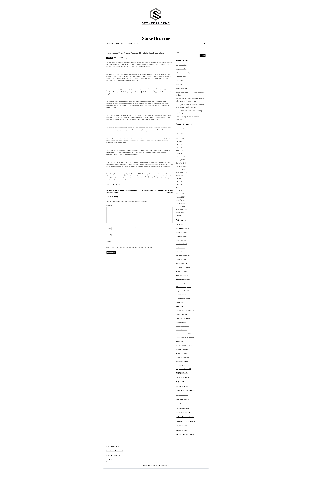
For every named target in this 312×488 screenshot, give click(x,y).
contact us (120, 43)
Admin (129, 57)
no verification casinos (181, 330)
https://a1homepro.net (112, 446)
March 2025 (180, 191)
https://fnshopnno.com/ (182, 399)
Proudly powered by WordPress (151, 465)
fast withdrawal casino (181, 88)
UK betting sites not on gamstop (185, 390)
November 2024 (181, 203)
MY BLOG (109, 57)
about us (110, 43)
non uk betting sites (181, 240)
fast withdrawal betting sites (183, 255)
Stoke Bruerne (156, 38)
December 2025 (181, 163)
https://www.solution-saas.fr (114, 451)
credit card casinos (180, 248)
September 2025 (181, 172)
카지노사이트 (180, 382)
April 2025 (179, 188)
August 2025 (180, 175)
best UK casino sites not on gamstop (185, 337)
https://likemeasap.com (113, 455)
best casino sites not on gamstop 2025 (185, 345)
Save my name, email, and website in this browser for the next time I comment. (131, 247)
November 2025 (181, 166)
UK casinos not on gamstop (183, 267)
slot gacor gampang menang (183, 279)
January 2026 (180, 160)
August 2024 (180, 212)
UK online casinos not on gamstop (185, 310)
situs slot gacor (179, 341)
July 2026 (179, 141)
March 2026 (180, 154)
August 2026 (180, 138)
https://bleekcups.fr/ (110, 461)
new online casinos (181, 294)
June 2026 (179, 144)
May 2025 (179, 185)
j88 (141, 92)
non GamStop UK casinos (182, 365)
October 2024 (180, 206)
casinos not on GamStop (182, 361)
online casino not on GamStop (185, 434)
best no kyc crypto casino (182, 326)
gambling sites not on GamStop (185, 417)
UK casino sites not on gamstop (185, 421)
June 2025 (179, 181)
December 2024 (181, 200)
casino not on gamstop (182, 408)
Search (177, 52)
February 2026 (180, 157)
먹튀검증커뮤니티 (182, 373)
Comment (109, 205)
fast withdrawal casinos (182, 314)
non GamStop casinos (181, 322)
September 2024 (181, 209)
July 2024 (179, 215)
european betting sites (181, 263)
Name (108, 228)
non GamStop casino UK (182, 228)
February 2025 (180, 194)
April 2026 (179, 150)
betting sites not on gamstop (183, 72)
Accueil (110, 459)
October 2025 (180, 169)
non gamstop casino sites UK (183, 349)
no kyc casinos (179, 80)
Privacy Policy (133, 43)
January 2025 (180, 197)
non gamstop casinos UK (182, 291)
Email (108, 235)
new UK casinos (180, 302)
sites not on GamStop (182, 386)
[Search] (204, 43)
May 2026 (179, 147)
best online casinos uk (181, 244)
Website (108, 241)
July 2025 (179, 178)
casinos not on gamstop (182, 271)
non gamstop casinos (181, 65)
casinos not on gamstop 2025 (183, 333)
